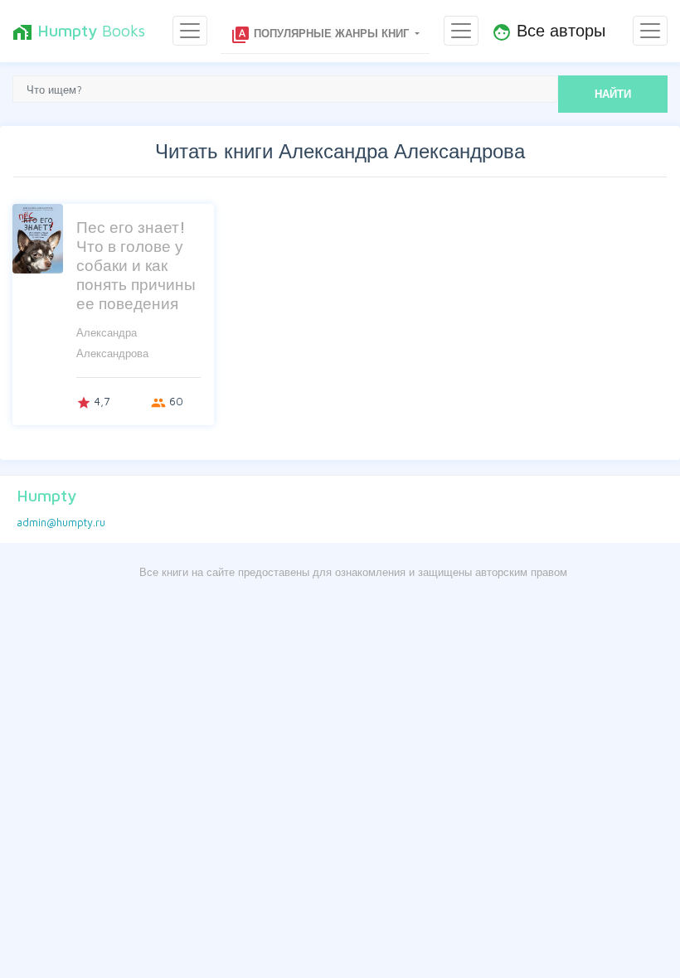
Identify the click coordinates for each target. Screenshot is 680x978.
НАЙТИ (613, 93)
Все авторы (548, 31)
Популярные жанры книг (321, 35)
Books (78, 31)
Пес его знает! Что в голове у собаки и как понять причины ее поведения (136, 264)
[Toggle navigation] (189, 31)
